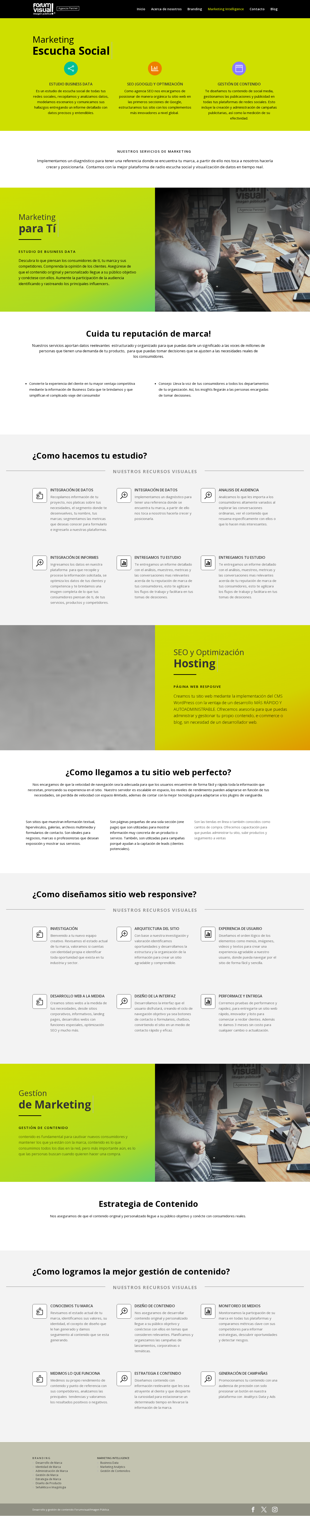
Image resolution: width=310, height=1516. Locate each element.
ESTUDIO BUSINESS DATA (71, 84)
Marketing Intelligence (226, 9)
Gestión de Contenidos (115, 1471)
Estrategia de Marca (48, 1479)
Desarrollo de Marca (49, 1463)
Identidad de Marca (48, 1467)
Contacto (257, 9)
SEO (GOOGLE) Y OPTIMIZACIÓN (155, 84)
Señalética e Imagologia (51, 1487)
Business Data (109, 1463)
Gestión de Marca (47, 1475)
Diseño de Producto (49, 1483)
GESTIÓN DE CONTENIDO (239, 84)
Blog (274, 9)
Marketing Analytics (112, 1467)
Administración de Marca (52, 1471)
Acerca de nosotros (166, 9)
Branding (194, 9)
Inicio (141, 9)
